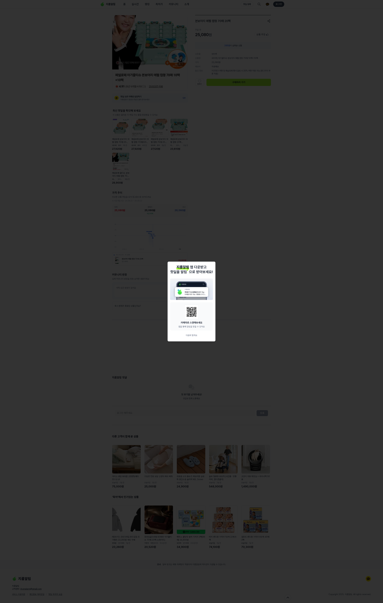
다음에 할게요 (191, 335)
